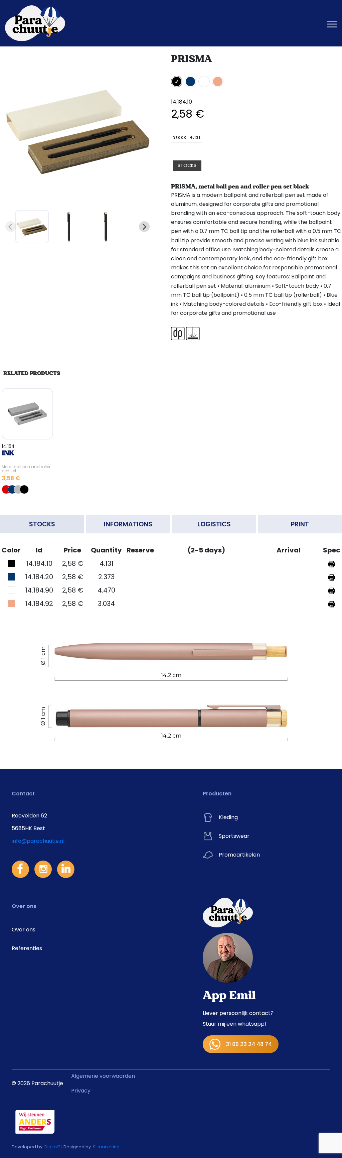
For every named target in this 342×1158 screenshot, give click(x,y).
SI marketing (106, 1147)
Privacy (81, 1091)
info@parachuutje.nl (38, 841)
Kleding (228, 817)
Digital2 (52, 1147)
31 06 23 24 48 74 (249, 1044)
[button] (32, 226)
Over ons (23, 929)
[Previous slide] (10, 226)
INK (8, 453)
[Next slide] (144, 226)
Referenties (27, 948)
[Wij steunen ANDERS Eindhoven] (35, 1121)
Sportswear (234, 836)
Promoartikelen (239, 855)
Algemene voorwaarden (103, 1076)
